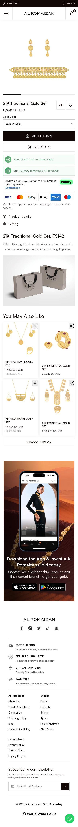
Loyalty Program (17, 756)
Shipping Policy (17, 718)
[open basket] (71, 13)
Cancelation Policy (19, 729)
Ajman (44, 718)
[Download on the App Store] (24, 587)
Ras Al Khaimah (49, 724)
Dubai (44, 701)
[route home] (39, 619)
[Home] (39, 13)
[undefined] (21, 628)
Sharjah (44, 712)
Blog (11, 724)
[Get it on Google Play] (52, 587)
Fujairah (45, 707)
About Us (13, 701)
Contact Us (15, 712)
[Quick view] (35, 326)
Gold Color (9, 116)
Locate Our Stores (19, 707)
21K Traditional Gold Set (19, 363)
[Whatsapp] (69, 818)
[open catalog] (6, 13)
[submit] (65, 786)
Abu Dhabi (46, 729)
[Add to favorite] (70, 105)
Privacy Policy (16, 745)
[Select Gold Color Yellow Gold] (39, 123)
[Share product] (60, 105)
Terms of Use (16, 750)
